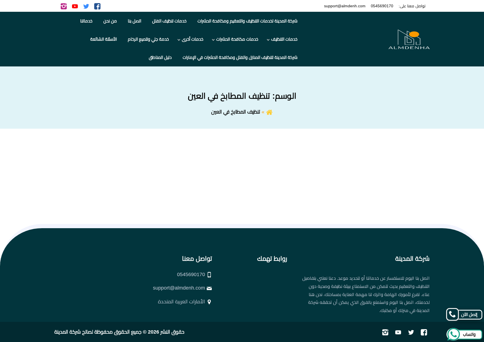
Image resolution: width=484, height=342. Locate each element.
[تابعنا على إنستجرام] (63, 5)
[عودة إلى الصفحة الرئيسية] (269, 112)
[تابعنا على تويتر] (86, 5)
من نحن (110, 21)
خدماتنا (86, 21)
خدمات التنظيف (284, 39)
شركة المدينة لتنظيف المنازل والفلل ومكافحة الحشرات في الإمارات (240, 57)
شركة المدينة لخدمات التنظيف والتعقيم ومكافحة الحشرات (247, 21)
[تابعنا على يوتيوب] (74, 5)
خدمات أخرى (192, 39)
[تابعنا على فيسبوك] (97, 5)
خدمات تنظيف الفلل (169, 21)
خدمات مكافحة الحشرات (237, 39)
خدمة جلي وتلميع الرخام (148, 39)
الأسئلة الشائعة (103, 39)
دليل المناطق (160, 57)
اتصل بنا (134, 21)
